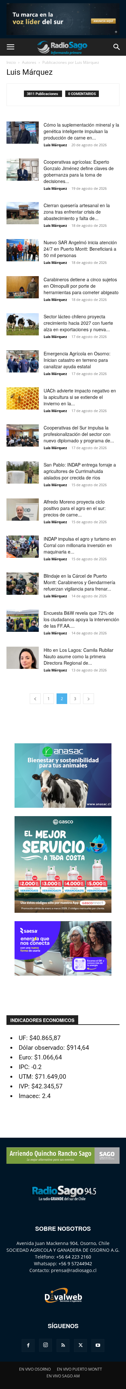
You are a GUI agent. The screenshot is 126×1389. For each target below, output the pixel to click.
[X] (80, 1345)
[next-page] (88, 698)
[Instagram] (45, 1345)
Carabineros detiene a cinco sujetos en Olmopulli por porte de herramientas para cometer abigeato (81, 285)
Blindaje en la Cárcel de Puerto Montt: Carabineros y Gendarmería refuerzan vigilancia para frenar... (79, 582)
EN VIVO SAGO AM (63, 1376)
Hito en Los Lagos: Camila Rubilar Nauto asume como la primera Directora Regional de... (78, 656)
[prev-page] (35, 698)
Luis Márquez (55, 144)
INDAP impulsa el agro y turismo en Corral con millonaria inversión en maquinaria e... (80, 545)
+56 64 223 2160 (73, 1257)
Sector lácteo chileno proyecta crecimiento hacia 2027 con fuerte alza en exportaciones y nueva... (78, 323)
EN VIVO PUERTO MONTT (79, 1369)
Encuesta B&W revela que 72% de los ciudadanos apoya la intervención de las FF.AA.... (81, 619)
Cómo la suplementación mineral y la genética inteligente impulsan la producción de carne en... (81, 131)
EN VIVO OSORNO (35, 1369)
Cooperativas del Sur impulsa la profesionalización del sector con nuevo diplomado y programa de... (79, 434)
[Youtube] (97, 1345)
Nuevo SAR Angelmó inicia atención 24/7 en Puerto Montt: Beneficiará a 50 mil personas (80, 248)
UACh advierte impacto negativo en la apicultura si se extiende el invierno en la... (80, 397)
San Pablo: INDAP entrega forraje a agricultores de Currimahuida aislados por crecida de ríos (80, 471)
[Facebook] (28, 1345)
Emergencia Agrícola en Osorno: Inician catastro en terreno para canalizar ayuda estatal (77, 360)
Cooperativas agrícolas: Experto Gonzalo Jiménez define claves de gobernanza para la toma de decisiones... (79, 171)
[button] (10, 47)
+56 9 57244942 (75, 1263)
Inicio (11, 62)
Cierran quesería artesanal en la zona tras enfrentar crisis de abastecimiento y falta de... (77, 211)
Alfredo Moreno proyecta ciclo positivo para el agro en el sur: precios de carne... (75, 508)
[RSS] (63, 1345)
